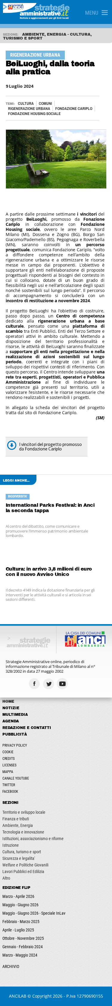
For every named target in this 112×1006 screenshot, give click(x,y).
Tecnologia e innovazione (23, 832)
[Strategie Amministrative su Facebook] (35, 683)
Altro (6, 878)
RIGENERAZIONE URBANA (29, 108)
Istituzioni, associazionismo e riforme (33, 838)
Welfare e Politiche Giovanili (25, 865)
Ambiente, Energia (17, 825)
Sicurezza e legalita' (18, 858)
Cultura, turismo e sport (21, 851)
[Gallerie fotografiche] (77, 683)
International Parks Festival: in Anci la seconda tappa (50, 508)
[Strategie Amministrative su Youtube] (63, 683)
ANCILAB (17, 996)
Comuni (45, 103)
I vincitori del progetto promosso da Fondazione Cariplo (50, 446)
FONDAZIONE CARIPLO (73, 108)
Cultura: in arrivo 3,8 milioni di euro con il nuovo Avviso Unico (49, 571)
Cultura (26, 103)
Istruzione (10, 845)
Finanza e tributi (15, 818)
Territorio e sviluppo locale (23, 812)
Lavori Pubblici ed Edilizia (23, 871)
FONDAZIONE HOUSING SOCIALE (34, 113)
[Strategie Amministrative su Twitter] (49, 683)
